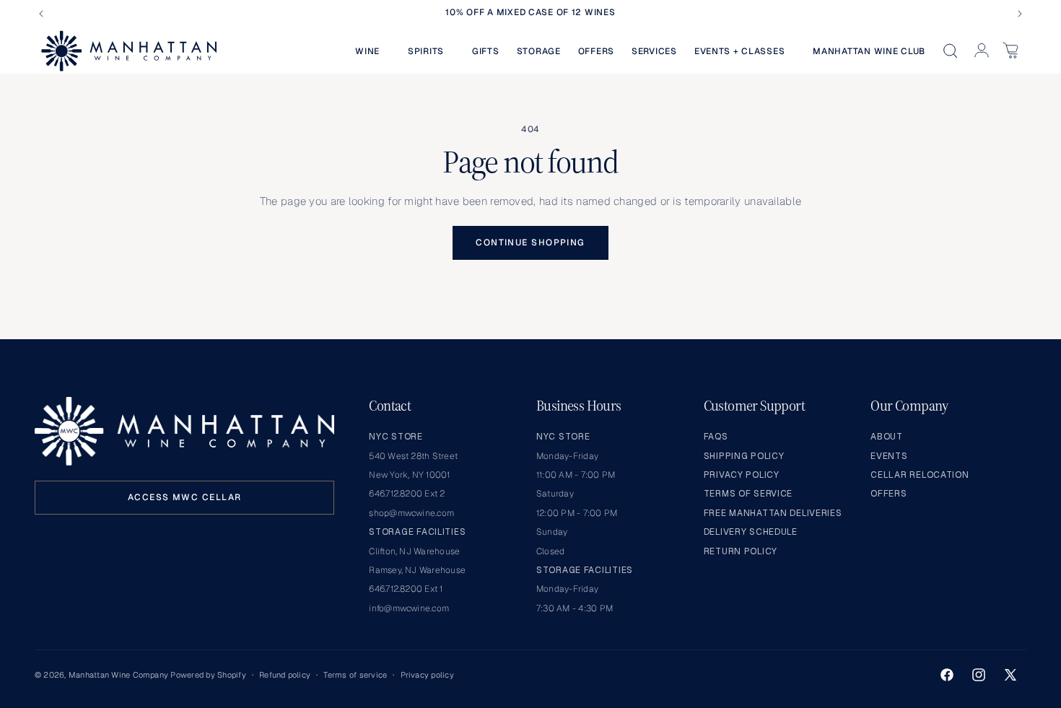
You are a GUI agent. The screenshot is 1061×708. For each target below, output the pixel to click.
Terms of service (355, 675)
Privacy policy (427, 675)
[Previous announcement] (41, 13)
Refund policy (284, 675)
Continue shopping (530, 242)
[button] (372, 51)
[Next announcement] (1020, 13)
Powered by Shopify (207, 675)
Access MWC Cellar (184, 497)
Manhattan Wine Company (118, 675)
